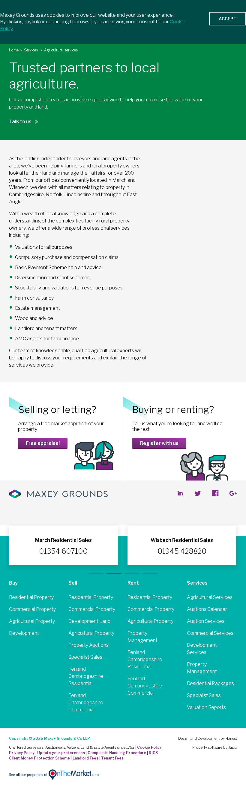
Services (31, 50)
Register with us (159, 443)
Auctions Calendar (207, 609)
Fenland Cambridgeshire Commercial (85, 703)
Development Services (202, 648)
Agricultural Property (32, 621)
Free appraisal (43, 443)
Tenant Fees (112, 758)
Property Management (143, 636)
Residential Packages (210, 683)
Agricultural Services (209, 597)
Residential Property (31, 597)
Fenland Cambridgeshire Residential (85, 676)
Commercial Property (32, 609)
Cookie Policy (149, 747)
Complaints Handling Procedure (117, 753)
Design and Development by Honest (207, 738)
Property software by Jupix (214, 747)
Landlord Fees (85, 758)
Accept (227, 18)
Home (14, 50)
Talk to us (20, 121)
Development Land (89, 621)
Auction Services (205, 621)
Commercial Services (210, 633)
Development (24, 633)
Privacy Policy (21, 753)
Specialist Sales (85, 657)
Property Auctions (88, 645)
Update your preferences (61, 753)
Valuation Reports (206, 707)
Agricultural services (61, 50)
